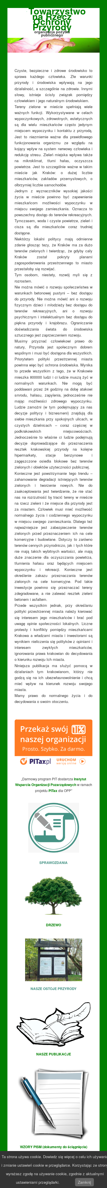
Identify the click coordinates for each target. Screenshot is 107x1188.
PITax (53, 790)
